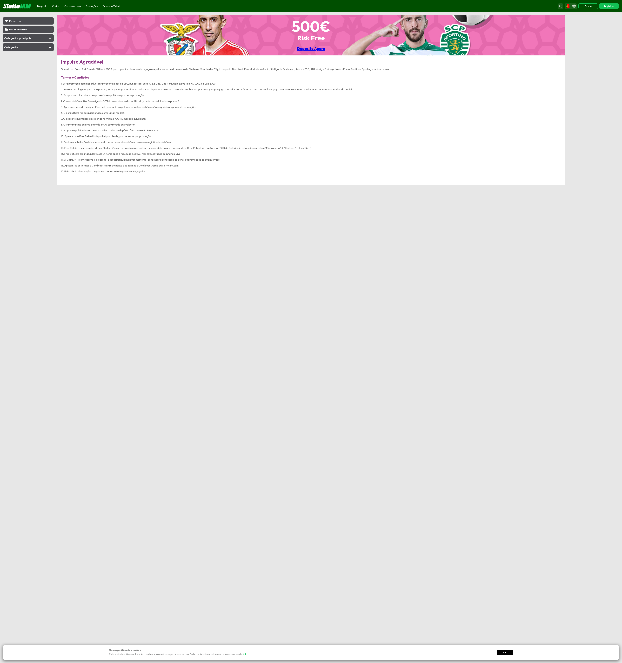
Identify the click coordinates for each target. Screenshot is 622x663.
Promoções (92, 6)
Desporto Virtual (111, 6)
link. (245, 654)
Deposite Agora (311, 48)
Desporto (42, 6)
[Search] (560, 6)
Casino (56, 6)
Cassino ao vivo (72, 6)
